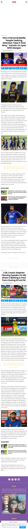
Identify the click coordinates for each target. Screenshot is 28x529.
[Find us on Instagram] (15, 479)
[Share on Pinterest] (17, 68)
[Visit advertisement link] (14, 504)
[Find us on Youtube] (19, 479)
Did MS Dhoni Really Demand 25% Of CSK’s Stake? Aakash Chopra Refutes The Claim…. (17, 446)
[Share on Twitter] (6, 68)
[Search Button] (26, 2)
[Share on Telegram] (14, 68)
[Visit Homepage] (14, 2)
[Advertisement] (14, 19)
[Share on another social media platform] (25, 68)
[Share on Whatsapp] (10, 68)
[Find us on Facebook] (9, 479)
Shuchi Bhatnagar (7, 50)
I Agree (22, 527)
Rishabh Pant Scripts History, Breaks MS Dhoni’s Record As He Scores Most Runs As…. (17, 192)
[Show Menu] (1, 2)
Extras (6, 35)
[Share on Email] (21, 68)
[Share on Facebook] (2, 68)
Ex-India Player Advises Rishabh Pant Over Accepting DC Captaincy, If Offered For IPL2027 (17, 198)
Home (2, 35)
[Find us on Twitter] (12, 479)
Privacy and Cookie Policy (12, 527)
